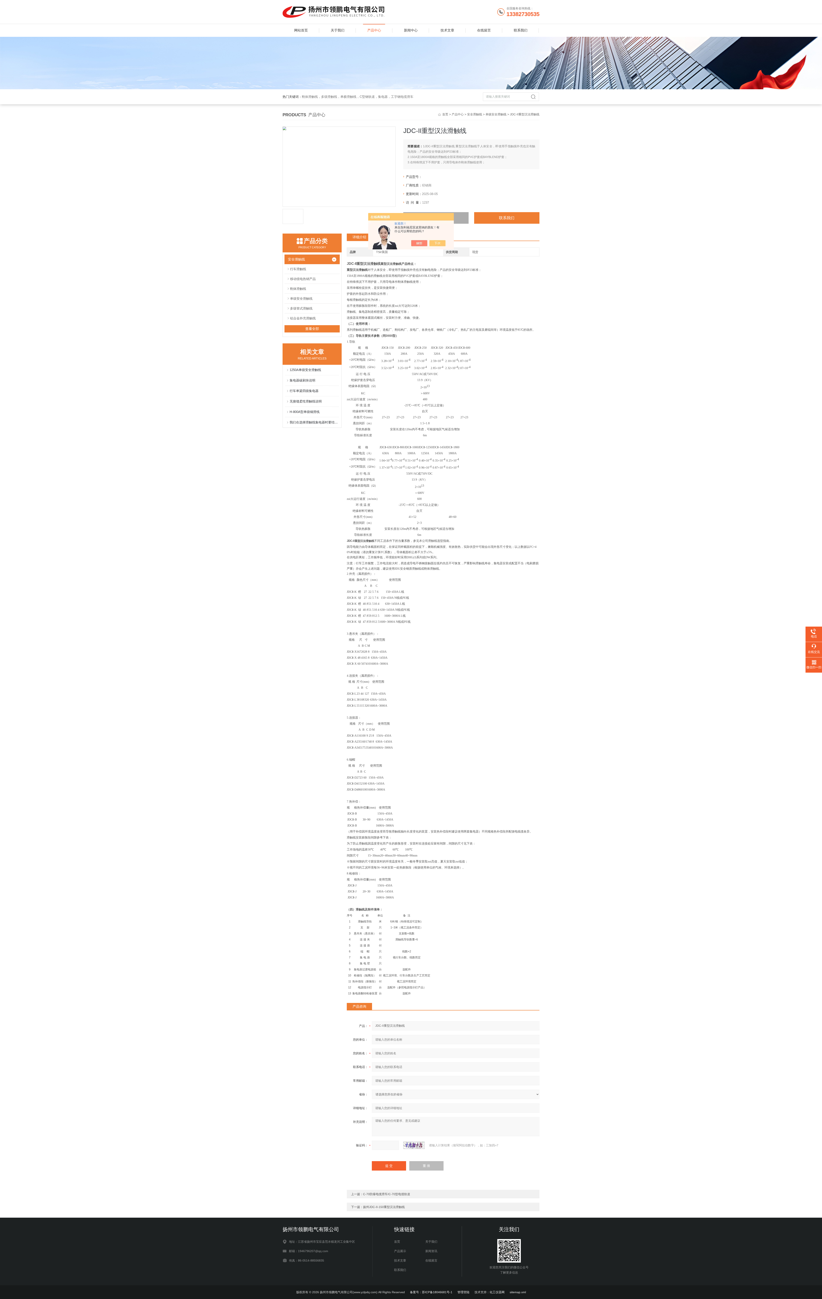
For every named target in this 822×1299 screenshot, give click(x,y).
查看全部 (312, 329)
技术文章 (447, 30)
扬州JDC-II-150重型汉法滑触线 (384, 1207)
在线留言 (484, 30)
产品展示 (400, 1251)
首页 (445, 114)
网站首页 (301, 30)
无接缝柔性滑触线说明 (306, 401)
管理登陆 (463, 1292)
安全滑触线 (474, 114)
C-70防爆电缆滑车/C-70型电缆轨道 (386, 1194)
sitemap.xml (518, 1292)
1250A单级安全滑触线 (305, 370)
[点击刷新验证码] (414, 1145)
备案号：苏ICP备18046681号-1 (431, 1292)
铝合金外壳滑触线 (303, 318)
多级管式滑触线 (301, 308)
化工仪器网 (497, 1292)
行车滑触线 (298, 269)
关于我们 (337, 30)
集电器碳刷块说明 (302, 380)
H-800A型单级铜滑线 (305, 412)
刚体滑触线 (298, 288)
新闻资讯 (431, 1251)
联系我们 (520, 30)
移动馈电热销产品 (303, 279)
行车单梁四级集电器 (304, 391)
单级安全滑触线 (495, 114)
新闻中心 (411, 30)
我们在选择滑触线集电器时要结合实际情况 (314, 422)
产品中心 (374, 30)
